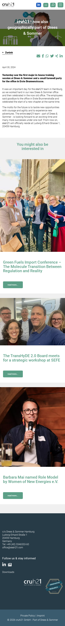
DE (46, 5)
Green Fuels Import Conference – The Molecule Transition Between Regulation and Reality (32, 266)
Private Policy (27, 615)
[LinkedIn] (38, 5)
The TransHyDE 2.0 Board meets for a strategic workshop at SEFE (31, 358)
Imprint (41, 615)
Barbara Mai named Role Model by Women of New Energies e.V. (30, 479)
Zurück (9, 52)
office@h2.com (12, 547)
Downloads (8, 572)
